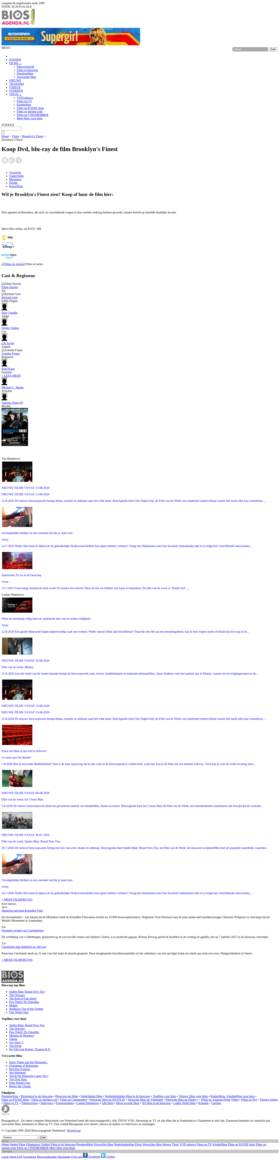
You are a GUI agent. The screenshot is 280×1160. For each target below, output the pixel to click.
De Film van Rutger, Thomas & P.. (30, 1049)
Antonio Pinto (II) (12, 402)
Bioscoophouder (47, 1156)
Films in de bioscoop (63, 1144)
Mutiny (13, 1005)
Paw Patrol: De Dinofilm (24, 1002)
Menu (5, 1141)
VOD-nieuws (25, 97)
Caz (10, 329)
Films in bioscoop (27, 70)
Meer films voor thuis (29, 118)
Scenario (8, 370)
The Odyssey (17, 995)
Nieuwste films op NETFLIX (107, 1099)
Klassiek (203, 1103)
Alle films (107, 1103)
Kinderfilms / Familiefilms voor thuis (232, 1096)
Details (13, 182)
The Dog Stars (18, 1079)
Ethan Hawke (10, 287)
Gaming (216, 1103)
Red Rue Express (19, 1069)
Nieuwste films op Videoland (145, 1099)
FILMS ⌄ (15, 63)
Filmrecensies (30, 1103)
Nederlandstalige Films (128, 1144)
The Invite (15, 1045)
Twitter (110, 1156)
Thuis (175, 1144)
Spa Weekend (17, 1072)
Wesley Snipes (10, 328)
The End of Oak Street (22, 998)
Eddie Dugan (10, 299)
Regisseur (11, 355)
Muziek (12, 404)
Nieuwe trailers (269, 1099)
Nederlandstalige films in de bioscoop (127, 1096)
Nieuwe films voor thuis (193, 1096)
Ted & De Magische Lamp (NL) (28, 1076)
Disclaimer (64, 1156)
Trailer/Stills (16, 176)
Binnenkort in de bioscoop (37, 1096)
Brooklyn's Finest (32, 136)
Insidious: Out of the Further (26, 1008)
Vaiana (13, 1039)
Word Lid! (16, 1156)
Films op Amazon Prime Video (219, 1099)
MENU (6, 47)
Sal (10, 289)
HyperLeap (74, 1130)
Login (5, 1156)
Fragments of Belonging (23, 1065)
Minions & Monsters (21, 1035)
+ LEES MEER (11, 375)
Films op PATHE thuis (30, 108)
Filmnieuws (33, 1144)
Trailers (45, 1144)
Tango (10, 314)
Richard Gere (10, 297)
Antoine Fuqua (11, 353)
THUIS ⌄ (15, 94)
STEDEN (15, 59)
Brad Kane (8, 368)
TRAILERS (16, 83)
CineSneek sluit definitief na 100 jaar (24, 946)
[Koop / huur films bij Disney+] (8, 247)
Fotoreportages (65, 1103)
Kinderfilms (24, 104)
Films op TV (24, 101)
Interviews (47, 1103)
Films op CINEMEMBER (33, 115)
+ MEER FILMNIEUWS (17, 899)
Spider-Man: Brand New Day (27, 991)
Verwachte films (26, 77)
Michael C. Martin (13, 387)
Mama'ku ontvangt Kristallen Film (22, 910)
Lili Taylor (8, 343)
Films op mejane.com (29, 111)
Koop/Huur (16, 186)
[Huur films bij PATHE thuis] (7, 240)
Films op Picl (249, 1099)
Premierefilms (25, 73)
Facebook (94, 1156)
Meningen (15, 179)
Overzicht (15, 172)
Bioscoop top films (66, 1096)
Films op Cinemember (73, 1099)
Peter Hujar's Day (19, 1082)
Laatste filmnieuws (87, 1103)
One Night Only (19, 1012)
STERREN (16, 90)
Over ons (76, 1156)
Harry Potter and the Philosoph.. (28, 1062)
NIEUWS (15, 80)
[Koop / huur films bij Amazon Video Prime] (9, 257)
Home (5, 136)
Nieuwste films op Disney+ (182, 1099)
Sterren (166, 1144)
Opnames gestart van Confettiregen (23, 930)
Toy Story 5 (16, 1042)
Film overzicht (25, 66)
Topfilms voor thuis (164, 1096)
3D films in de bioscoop (156, 1103)
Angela (8, 345)
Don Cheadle (10, 312)
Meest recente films (127, 1103)
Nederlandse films (91, 1096)
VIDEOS (15, 87)
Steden (14, 1144)
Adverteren (29, 1156)
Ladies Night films (184, 1103)
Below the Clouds (20, 1086)
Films (15, 136)
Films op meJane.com (44, 1099)
